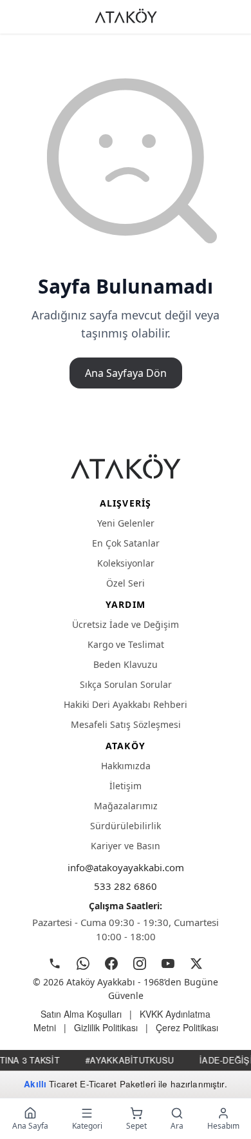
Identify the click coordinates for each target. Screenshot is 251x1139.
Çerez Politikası (187, 1027)
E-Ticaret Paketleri (118, 1084)
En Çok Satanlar (126, 543)
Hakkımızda (126, 766)
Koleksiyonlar (125, 563)
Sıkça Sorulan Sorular (126, 684)
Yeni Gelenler (125, 523)
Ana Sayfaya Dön (126, 373)
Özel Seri (125, 583)
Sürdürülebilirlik (125, 826)
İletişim (125, 786)
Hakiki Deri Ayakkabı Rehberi (125, 704)
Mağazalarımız (126, 806)
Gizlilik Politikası (106, 1027)
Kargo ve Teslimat (126, 644)
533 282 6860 (125, 886)
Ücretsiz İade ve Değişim (125, 624)
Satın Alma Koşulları (81, 1013)
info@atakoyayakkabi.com (126, 867)
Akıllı (35, 1084)
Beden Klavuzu (125, 664)
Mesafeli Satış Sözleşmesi (126, 724)
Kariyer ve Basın (125, 846)
